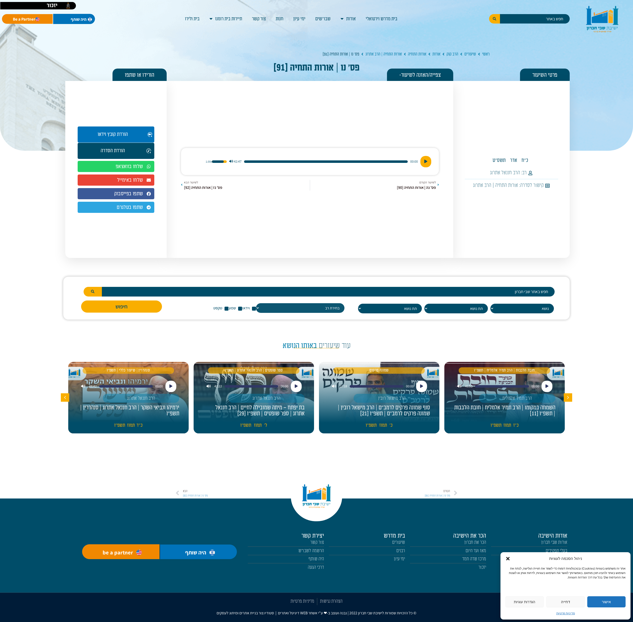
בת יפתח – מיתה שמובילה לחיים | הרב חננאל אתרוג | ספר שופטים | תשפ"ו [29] (260, 410)
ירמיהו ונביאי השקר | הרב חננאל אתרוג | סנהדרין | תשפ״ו (129, 410)
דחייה (565, 601)
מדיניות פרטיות (565, 613)
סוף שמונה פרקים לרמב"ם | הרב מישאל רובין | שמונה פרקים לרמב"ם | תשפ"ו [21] (384, 410)
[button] (507, 558)
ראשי (486, 54)
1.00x (209, 161)
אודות (351, 19)
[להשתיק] (231, 162)
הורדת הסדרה (113, 150)
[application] (310, 161)
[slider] (326, 161)
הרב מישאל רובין (392, 398)
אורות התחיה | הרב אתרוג (383, 54)
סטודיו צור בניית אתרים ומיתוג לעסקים (245, 613)
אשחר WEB (308, 613)
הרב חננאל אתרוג (505, 172)
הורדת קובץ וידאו (113, 134)
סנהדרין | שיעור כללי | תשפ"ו (128, 370)
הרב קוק (452, 54)
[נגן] (425, 161)
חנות (279, 19)
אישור (606, 601)
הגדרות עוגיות (524, 601)
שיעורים (470, 54)
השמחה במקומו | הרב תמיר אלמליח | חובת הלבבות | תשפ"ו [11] (504, 410)
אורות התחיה (417, 54)
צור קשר (259, 19)
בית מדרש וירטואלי (381, 19)
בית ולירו (192, 19)
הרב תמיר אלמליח (517, 398)
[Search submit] (494, 19)
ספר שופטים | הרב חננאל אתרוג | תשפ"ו (254, 370)
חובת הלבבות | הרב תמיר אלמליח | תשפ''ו (504, 370)
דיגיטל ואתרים (289, 613)
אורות (436, 54)
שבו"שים (323, 19)
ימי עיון (299, 19)
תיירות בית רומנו (228, 19)
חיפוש (121, 306)
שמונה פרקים (378, 370)
